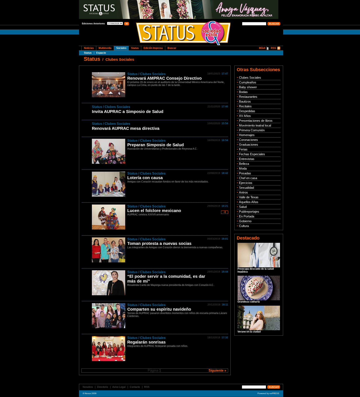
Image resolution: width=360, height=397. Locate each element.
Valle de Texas (249, 197)
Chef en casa (248, 178)
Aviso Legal (119, 387)
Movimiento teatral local (255, 125)
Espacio (101, 52)
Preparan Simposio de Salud (155, 145)
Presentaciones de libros (255, 120)
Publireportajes (249, 211)
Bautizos (245, 101)
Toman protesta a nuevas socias (159, 243)
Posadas (245, 173)
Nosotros (88, 387)
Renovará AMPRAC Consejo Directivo (164, 78)
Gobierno (245, 221)
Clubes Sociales (119, 59)
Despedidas (247, 111)
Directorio (102, 387)
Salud (243, 206)
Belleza (244, 163)
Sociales (121, 48)
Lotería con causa (145, 177)
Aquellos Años (248, 202)
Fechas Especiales (252, 154)
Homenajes (247, 135)
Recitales (245, 106)
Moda (243, 168)
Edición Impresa (153, 48)
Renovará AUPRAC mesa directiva (125, 128)
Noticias (89, 48)
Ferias (243, 149)
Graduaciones (248, 144)
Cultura (244, 226)
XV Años (245, 116)
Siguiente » (217, 370)
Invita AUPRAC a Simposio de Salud (127, 111)
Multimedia (105, 48)
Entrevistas (246, 159)
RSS (273, 48)
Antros (243, 192)
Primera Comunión (252, 130)
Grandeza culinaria (249, 301)
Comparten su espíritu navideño (159, 309)
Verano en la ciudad (249, 331)
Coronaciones (248, 139)
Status (88, 52)
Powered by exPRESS (268, 393)
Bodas (243, 92)
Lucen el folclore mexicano (154, 210)
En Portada (246, 216)
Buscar (172, 48)
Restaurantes (248, 96)
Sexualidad (246, 187)
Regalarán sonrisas (146, 342)
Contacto (135, 387)
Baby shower (248, 87)
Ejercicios (245, 183)
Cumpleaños (247, 82)
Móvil (262, 48)
